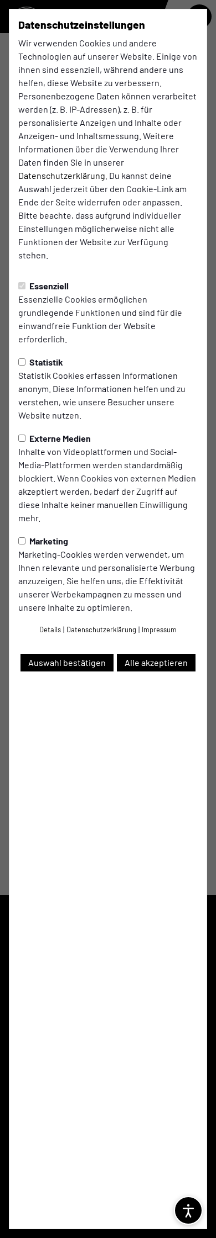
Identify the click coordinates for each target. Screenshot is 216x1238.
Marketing (48, 541)
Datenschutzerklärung (61, 175)
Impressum (159, 629)
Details (50, 629)
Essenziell (48, 286)
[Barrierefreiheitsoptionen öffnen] (188, 1210)
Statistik (45, 362)
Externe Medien (59, 438)
